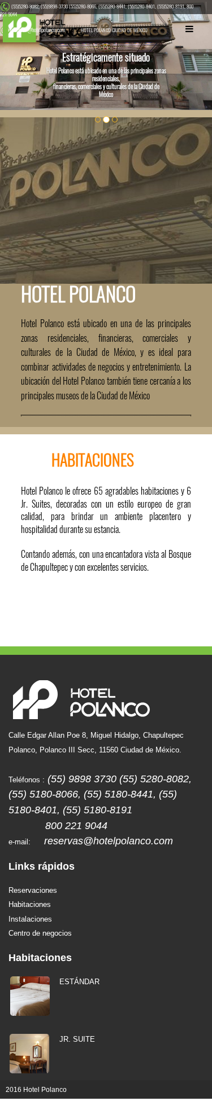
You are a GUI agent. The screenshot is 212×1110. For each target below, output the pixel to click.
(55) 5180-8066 (43, 794)
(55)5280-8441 (112, 6)
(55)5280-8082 (24, 6)
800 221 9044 (76, 825)
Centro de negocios (40, 933)
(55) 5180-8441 (118, 794)
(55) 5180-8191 (97, 810)
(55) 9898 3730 (81, 779)
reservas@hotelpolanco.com (37, 30)
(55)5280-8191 (170, 6)
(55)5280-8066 (82, 6)
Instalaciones (30, 919)
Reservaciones (32, 891)
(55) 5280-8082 (154, 779)
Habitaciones (29, 905)
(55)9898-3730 (54, 6)
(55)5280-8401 (141, 6)
